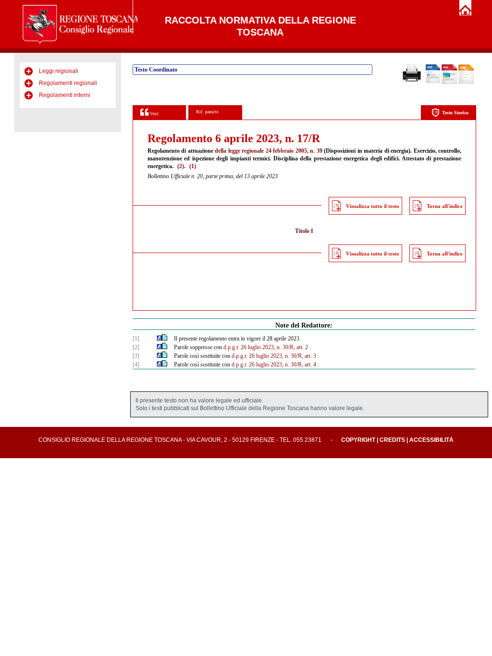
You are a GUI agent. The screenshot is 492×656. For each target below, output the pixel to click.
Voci (153, 113)
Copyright (358, 440)
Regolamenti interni (64, 95)
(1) (192, 166)
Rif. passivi (207, 111)
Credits (392, 440)
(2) (180, 166)
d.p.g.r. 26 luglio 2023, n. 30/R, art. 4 (274, 364)
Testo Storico (455, 112)
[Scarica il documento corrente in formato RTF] (433, 81)
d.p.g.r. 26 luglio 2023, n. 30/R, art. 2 (265, 347)
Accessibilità (431, 440)
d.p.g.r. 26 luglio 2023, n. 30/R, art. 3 (274, 355)
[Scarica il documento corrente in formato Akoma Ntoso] (466, 82)
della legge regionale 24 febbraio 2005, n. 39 (268, 150)
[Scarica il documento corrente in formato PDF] (449, 82)
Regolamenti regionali (68, 83)
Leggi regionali (58, 71)
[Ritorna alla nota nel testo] (159, 338)
